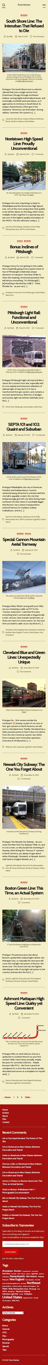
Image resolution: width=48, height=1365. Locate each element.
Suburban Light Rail (32, 519)
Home (5, 1109)
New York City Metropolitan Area (11, 1283)
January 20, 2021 (31, 550)
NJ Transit (13, 868)
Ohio (14, 747)
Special (28, 534)
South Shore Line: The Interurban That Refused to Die (24, 26)
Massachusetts (24, 979)
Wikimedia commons (31, 479)
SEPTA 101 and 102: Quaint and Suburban (24, 427)
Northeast (27, 227)
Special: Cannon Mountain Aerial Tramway (24, 542)
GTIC (4, 1332)
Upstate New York (28, 1298)
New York (37, 1280)
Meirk (12, 257)
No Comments (38, 37)
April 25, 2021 (24, 154)
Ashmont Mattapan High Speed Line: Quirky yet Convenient (24, 1003)
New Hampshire (31, 630)
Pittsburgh (30, 292)
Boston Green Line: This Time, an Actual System (24, 890)
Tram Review (24, 5)
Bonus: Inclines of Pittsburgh (24, 249)
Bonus (20, 241)
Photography (8, 1339)
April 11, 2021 (24, 257)
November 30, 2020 (31, 899)
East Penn (9, 227)
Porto (38, 1289)
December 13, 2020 (31, 775)
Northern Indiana (17, 121)
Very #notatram (6, 1300)
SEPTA (22, 229)
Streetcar (11, 1291)
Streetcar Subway (32, 868)
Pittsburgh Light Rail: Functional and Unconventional (24, 317)
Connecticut (34, 1271)
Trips (4, 1350)
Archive (5, 1113)
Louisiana (41, 1274)
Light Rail (9, 865)
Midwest (32, 119)
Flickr (31, 195)
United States (29, 121)
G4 (3, 1138)
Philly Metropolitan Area (18, 1289)
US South (36, 1298)
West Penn (10, 295)
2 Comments (40, 435)
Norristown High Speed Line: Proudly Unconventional (24, 143)
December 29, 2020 (31, 668)
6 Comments (25, 779)
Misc (4, 1119)
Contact (5, 1122)
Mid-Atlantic (18, 227)
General (5, 1329)
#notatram (10, 292)
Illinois (19, 119)
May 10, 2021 (23, 37)
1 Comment (39, 154)
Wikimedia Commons (24, 81)
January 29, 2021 (24, 435)
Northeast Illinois (6, 1286)
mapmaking (5, 1276)
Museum (5, 1280)
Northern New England (14, 632)
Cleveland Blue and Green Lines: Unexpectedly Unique (24, 657)
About (5, 1116)
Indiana (26, 119)
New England (19, 630)
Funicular (17, 292)
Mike (11, 37)
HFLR (8, 407)
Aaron (12, 154)
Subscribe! (10, 1252)
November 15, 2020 (31, 1014)
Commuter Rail (11, 119)
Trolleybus (28, 1294)
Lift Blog (31, 598)
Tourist (25, 632)
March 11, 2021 (24, 328)
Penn (33, 227)
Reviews (24, 15)
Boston (8, 979)
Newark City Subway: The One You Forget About (24, 767)
